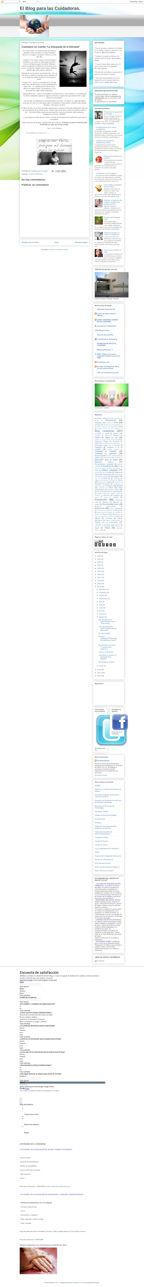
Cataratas (97, 435)
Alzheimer (98, 423)
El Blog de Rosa (103, 330)
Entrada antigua (81, 242)
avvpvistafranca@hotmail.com (60, 1186)
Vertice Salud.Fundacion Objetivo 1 (107, 867)
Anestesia (106, 424)
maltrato (109, 482)
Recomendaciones (110, 504)
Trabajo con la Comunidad (106, 522)
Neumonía (102, 487)
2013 (99, 669)
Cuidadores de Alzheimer (106, 326)
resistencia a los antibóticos (104, 510)
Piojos (106, 497)
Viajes (97, 528)
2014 (99, 587)
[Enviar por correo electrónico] (56, 171)
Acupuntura (117, 418)
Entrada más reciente (30, 242)
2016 (99, 580)
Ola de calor (99, 491)
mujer (103, 486)
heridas (109, 472)
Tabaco (97, 518)
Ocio (117, 489)
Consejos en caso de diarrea (106, 173)
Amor (116, 423)
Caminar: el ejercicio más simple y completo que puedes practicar (113, 202)
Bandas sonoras (102, 428)
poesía (115, 497)
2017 (99, 577)
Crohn (109, 445)
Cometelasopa (100, 819)
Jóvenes (116, 478)
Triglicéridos (98, 524)
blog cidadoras (115, 428)
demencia (98, 456)
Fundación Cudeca (101, 837)
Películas (107, 495)
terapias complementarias (113, 520)
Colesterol (116, 441)
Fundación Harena (101, 841)
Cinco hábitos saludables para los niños (113, 186)
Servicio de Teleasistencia (104, 859)
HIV (106, 476)
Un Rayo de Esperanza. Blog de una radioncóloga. (108, 367)
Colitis (97, 443)
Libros (120, 480)
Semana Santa (107, 514)
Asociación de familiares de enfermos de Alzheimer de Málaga (108, 801)
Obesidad (110, 489)
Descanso (117, 456)
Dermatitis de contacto (107, 662)
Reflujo (111, 508)
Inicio (57, 242)
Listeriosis (101, 482)
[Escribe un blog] (58, 171)
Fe (119, 466)
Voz (102, 530)
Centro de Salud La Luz (106, 437)
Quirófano (105, 502)
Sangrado (109, 512)
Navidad (119, 486)
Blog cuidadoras (104, 431)
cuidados (98, 449)
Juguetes (97, 480)
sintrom (103, 516)
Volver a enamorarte (106, 652)
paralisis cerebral (102, 493)
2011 (99, 676)
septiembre (103, 598)
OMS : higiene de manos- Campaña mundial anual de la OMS (108, 356)
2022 (99, 562)
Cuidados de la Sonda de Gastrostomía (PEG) (105, 141)
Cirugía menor (111, 439)
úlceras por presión (110, 524)
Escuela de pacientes (105, 335)
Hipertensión (107, 474)
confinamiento (116, 443)
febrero (102, 617)
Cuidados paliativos (113, 449)
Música (109, 486)
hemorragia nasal (99, 472)
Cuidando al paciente (105, 453)
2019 (99, 571)
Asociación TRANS (101, 811)
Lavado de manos (101, 845)
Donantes (105, 457)
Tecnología (108, 518)
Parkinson (97, 495)
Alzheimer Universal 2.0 (106, 309)
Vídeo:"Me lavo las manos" (104, 871)
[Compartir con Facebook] (63, 171)
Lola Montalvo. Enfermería (107, 339)
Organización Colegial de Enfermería (108, 856)
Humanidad (115, 476)
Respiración (118, 510)
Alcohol (97, 420)
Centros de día (99, 439)
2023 (99, 559)
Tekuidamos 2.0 (103, 362)
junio (101, 605)
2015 (99, 583)
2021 (99, 565)
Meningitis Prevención (102, 484)
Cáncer (115, 433)
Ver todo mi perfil (101, 775)
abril (101, 611)
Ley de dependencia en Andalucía (107, 848)
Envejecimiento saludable (104, 464)
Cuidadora (98, 447)
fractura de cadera (100, 468)
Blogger (96, 1282)
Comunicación (106, 443)
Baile (120, 427)
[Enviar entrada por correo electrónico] (52, 171)
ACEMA (97, 785)
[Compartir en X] (61, 171)
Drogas (113, 457)
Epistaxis (119, 464)
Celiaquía (116, 435)
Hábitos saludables (110, 470)
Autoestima (113, 426)
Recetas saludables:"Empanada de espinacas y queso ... (108, 639)
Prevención (101, 499)
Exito (98, 466)
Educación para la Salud (106, 460)
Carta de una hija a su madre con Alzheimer (112, 234)
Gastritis (117, 468)
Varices (117, 526)
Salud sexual (100, 512)
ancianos (98, 425)
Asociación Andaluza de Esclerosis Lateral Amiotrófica (107, 796)
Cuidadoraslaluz (103, 760)
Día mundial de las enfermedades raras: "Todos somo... (107, 621)
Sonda (110, 516)
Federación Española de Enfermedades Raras (103, 833)
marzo (101, 614)
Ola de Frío (109, 491)
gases (110, 468)
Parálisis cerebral (115, 493)
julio (100, 601)
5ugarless (76, 1282)
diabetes (97, 457)
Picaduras (116, 495)
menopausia (116, 484)
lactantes (105, 480)
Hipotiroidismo (98, 476)
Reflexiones (39, 174)
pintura (96, 497)
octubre (102, 595)
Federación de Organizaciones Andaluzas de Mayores (106, 827)
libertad (113, 480)
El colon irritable (104, 633)
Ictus (96, 478)
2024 (99, 556)
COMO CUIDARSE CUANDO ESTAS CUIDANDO (107, 320)
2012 (99, 673)
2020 (99, 568)
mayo (101, 608)
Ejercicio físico (104, 462)
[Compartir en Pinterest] (65, 171)
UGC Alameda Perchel (103, 863)
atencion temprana (102, 426)
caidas (107, 433)
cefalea (107, 435)
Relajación (119, 508)
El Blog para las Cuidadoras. (50, 8)
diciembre (103, 589)
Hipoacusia (117, 474)
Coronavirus (99, 445)
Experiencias (108, 466)
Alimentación (110, 420)
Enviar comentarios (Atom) (59, 249)
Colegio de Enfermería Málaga (106, 815)
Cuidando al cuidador (105, 451)
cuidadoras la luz (113, 447)
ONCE (97, 852)
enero (101, 666)
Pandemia (119, 491)
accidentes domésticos (102, 418)
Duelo (118, 457)
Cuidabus (98, 823)
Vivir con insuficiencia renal (107, 373)
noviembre (103, 592)
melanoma (117, 482)
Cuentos (31, 174)
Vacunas (107, 526)
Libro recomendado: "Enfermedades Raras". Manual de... (108, 628)
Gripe (96, 470)
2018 (99, 574)
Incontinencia (105, 478)
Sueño (118, 516)
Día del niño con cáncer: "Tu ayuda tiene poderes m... (107, 647)
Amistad (108, 422)
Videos (107, 528)
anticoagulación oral (116, 424)
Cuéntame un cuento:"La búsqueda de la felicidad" (107, 657)
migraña (97, 486)
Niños (111, 488)
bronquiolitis (98, 433)
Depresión (108, 455)
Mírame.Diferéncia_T (105, 350)
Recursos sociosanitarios (105, 506)
